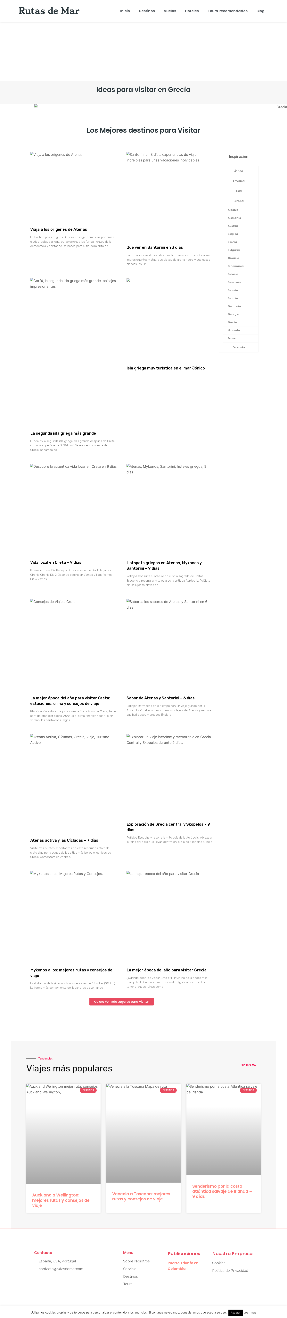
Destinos (147, 10)
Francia (233, 338)
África (238, 171)
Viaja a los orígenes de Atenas (58, 229)
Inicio (125, 10)
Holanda (234, 330)
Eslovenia (234, 282)
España (233, 290)
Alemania (234, 218)
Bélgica (233, 234)
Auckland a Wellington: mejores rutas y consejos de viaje (61, 1200)
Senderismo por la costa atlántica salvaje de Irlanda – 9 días (222, 1191)
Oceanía (239, 347)
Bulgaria (234, 250)
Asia (238, 191)
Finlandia (234, 306)
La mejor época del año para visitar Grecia (167, 970)
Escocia (233, 274)
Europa (239, 201)
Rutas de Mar (49, 11)
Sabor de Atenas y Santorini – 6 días (161, 698)
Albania (233, 210)
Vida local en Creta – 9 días (55, 562)
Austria (233, 226)
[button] (121, 1001)
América (239, 181)
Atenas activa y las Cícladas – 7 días (64, 840)
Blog (261, 10)
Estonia (233, 298)
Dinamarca (236, 266)
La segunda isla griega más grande (63, 433)
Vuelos (170, 10)
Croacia (233, 258)
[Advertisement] (143, 51)
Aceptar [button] (235, 1312)
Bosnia (232, 242)
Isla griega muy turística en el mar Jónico (166, 368)
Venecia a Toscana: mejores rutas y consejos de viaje (141, 1196)
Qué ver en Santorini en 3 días (155, 247)
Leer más (249, 1312)
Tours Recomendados (228, 10)
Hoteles (192, 10)
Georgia (233, 314)
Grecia (232, 322)
